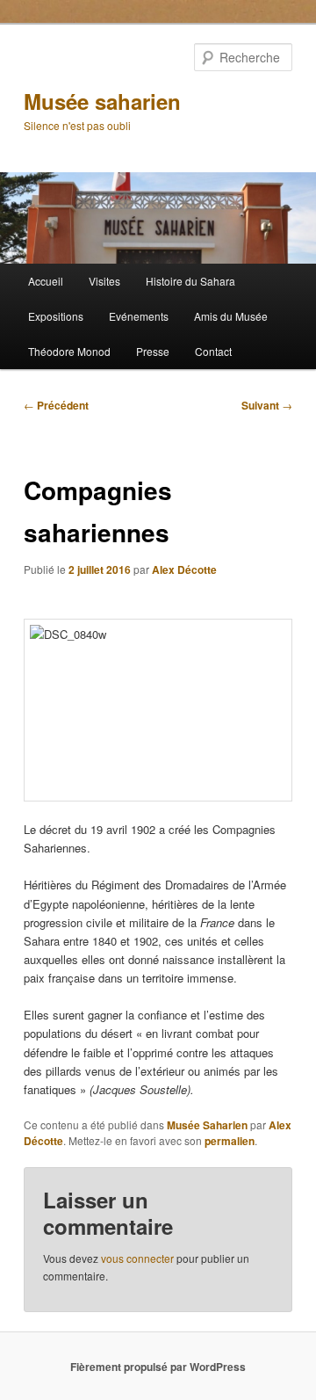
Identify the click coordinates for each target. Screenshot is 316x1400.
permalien (230, 1141)
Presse (152, 351)
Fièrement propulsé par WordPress (158, 1367)
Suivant (266, 405)
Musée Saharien (207, 1125)
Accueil (45, 280)
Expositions (55, 315)
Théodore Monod (69, 351)
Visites (104, 280)
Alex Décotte (184, 569)
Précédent (56, 405)
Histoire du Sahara (190, 280)
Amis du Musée (231, 315)
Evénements (139, 315)
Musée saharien (102, 101)
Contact (213, 351)
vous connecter (137, 1258)
